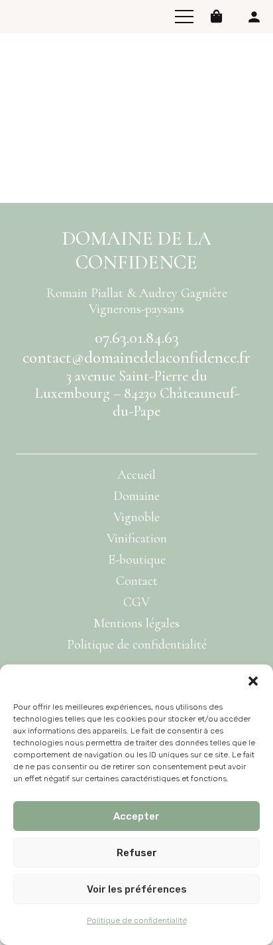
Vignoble (136, 517)
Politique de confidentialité (137, 920)
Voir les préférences (137, 889)
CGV (136, 602)
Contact (137, 581)
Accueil (136, 475)
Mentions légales (136, 623)
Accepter (136, 816)
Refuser (137, 853)
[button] (253, 681)
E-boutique (137, 560)
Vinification (137, 538)
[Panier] (216, 16)
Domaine (136, 496)
